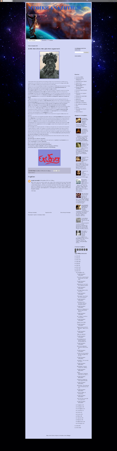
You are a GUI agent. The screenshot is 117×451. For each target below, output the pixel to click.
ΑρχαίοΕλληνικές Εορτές (81, 81)
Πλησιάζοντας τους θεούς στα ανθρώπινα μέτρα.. (82, 285)
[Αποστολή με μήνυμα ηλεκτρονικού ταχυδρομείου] (54, 170)
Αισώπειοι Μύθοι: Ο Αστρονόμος (81, 393)
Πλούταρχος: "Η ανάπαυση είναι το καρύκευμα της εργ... (83, 386)
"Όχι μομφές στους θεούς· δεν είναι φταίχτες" (82, 296)
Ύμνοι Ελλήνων (79, 111)
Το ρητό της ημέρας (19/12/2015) (81, 307)
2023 (77, 256)
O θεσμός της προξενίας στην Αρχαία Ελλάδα (82, 380)
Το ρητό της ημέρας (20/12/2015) (81, 299)
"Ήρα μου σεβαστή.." (81, 334)
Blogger (68, 435)
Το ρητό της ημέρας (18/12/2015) (81, 314)
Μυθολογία (78, 99)
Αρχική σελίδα (48, 212)
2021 (77, 259)
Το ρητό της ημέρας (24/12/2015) (81, 287)
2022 (77, 258)
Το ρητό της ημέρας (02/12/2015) (81, 402)
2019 (77, 263)
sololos (62, 435)
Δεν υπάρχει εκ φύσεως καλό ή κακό (82, 317)
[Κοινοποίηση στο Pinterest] (59, 170)
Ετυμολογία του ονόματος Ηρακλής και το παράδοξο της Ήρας (85, 159)
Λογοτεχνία (78, 97)
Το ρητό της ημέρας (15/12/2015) (81, 324)
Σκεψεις (33, 172)
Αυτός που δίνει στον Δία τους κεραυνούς (82, 399)
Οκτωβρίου (79, 406)
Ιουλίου (79, 412)
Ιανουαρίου (80, 423)
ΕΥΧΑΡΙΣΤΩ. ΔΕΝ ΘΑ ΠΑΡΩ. (85, 119)
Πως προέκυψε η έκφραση (81, 104)
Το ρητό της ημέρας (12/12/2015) (81, 343)
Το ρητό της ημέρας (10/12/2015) (81, 358)
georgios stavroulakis (35, 180)
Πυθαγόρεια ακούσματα (81, 102)
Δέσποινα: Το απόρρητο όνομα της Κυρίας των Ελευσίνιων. (85, 144)
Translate (51, 40)
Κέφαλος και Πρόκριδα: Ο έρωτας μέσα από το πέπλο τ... (82, 310)
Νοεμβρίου (79, 405)
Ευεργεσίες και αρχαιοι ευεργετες (81, 94)
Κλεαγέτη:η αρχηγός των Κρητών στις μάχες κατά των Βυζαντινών (85, 182)
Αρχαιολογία (79, 83)
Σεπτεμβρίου (80, 408)
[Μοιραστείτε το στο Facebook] (57, 170)
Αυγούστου (79, 410)
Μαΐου (78, 416)
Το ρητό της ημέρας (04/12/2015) (81, 390)
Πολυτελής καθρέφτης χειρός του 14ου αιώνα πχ (82, 347)
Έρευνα (77, 91)
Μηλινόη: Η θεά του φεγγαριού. (85, 194)
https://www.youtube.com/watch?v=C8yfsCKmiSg (44, 147)
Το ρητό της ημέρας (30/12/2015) (81, 274)
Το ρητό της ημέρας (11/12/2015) (81, 351)
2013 (77, 427)
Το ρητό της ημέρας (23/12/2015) (81, 293)
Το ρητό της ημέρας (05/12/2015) (81, 383)
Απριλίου (79, 417)
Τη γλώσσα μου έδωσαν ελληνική (81, 109)
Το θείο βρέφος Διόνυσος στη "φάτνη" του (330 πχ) (85, 220)
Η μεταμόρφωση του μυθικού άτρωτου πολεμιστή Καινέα (81, 340)
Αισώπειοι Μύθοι (79, 77)
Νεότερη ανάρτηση (32, 212)
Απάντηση (33, 190)
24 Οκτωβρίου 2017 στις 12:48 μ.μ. (47, 180)
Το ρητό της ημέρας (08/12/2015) (81, 370)
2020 (77, 261)
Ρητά (77, 105)
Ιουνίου (79, 414)
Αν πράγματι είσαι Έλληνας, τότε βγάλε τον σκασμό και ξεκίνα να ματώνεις (82, 131)
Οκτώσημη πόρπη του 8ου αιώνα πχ (82, 290)
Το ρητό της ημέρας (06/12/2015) (81, 377)
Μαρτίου (79, 419)
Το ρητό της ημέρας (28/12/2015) (81, 282)
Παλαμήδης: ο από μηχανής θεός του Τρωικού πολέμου (84, 233)
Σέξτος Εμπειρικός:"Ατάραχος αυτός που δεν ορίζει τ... (83, 373)
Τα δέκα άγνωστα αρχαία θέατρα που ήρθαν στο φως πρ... (82, 354)
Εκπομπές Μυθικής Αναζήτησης (80, 88)
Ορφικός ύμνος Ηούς (81, 322)
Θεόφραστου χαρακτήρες (81, 96)
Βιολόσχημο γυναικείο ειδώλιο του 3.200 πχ (82, 367)
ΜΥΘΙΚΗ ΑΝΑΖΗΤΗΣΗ (54, 7)
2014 (77, 425)
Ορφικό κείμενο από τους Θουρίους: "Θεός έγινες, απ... (82, 328)
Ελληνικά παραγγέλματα (81, 90)
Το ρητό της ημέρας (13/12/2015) (81, 336)
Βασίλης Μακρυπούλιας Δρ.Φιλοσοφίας (81, 85)
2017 (77, 267)
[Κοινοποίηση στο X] (56, 170)
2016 (77, 269)
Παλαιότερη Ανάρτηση (65, 212)
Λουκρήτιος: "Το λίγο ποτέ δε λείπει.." (82, 361)
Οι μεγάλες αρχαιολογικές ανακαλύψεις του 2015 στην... (83, 278)
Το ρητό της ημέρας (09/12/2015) (81, 364)
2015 (77, 270)
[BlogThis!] (55, 170)
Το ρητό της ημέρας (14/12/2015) (81, 332)
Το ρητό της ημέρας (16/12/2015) (81, 320)
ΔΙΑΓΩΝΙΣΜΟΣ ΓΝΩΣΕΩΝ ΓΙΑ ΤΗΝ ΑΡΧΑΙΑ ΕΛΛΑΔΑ (85, 207)
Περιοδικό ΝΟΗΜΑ (80, 101)
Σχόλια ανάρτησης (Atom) (39, 214)
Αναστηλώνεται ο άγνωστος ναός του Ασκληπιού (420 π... (81, 303)
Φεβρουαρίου (80, 421)
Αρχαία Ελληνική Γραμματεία (80, 79)
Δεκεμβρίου (80, 272)
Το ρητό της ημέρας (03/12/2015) (81, 396)
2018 (77, 265)
